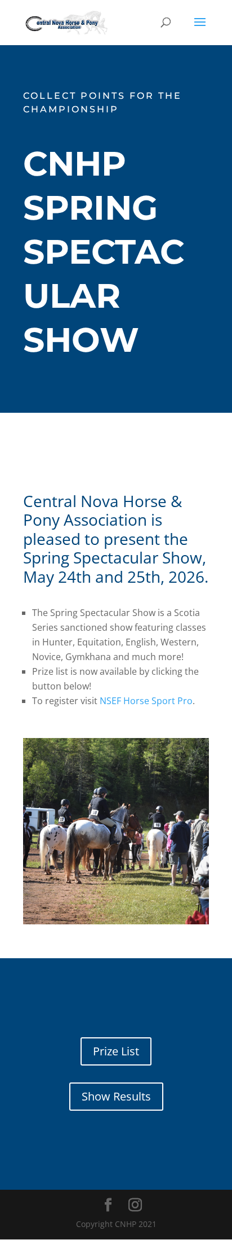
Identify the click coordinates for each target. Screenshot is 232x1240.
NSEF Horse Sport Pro (146, 701)
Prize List (116, 1051)
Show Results (116, 1096)
